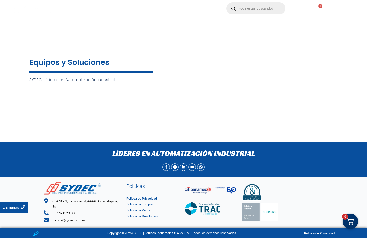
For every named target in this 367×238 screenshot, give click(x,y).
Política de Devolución (142, 216)
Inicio (82, 8)
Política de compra (139, 204)
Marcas (126, 8)
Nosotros (103, 8)
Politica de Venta (138, 210)
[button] (128, 8)
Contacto (153, 8)
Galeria (200, 8)
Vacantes (178, 8)
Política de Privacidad (141, 198)
